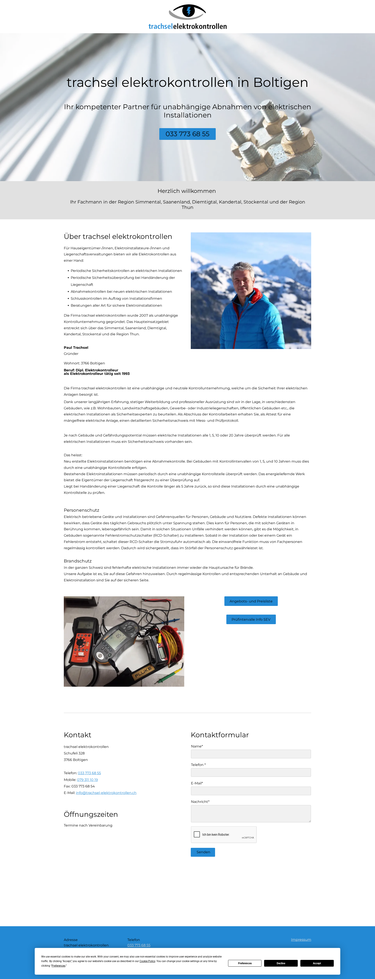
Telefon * (198, 765)
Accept (317, 963)
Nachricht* (200, 802)
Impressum (301, 940)
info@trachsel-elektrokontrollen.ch (106, 793)
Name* (197, 746)
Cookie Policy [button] (147, 961)
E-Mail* (197, 783)
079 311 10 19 (87, 780)
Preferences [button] (58, 965)
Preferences (245, 963)
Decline (281, 963)
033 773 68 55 (89, 773)
